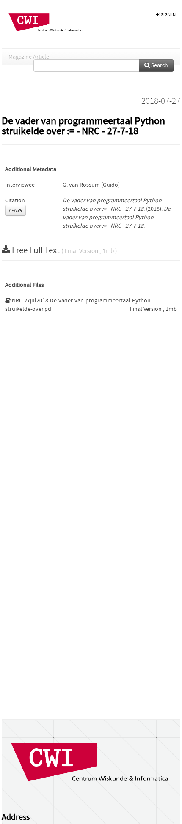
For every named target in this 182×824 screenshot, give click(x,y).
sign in (168, 14)
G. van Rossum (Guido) (91, 185)
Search (159, 65)
